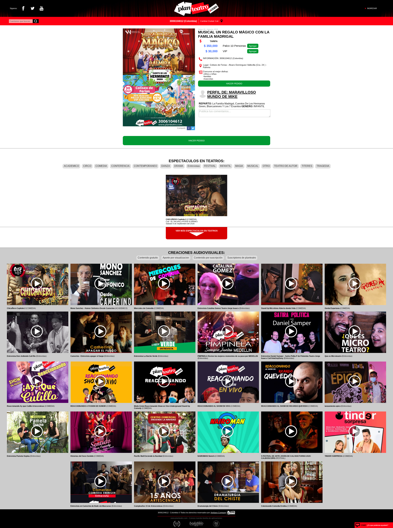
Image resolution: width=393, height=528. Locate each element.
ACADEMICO (71, 166)
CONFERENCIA (120, 166)
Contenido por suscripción (208, 257)
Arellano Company (218, 513)
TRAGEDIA (323, 166)
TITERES (307, 166)
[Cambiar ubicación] (221, 21)
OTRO (266, 166)
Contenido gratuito (147, 257)
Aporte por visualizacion (176, 257)
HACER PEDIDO (234, 83)
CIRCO (87, 166)
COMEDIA (101, 166)
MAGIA (239, 166)
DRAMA (179, 166)
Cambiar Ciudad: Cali (209, 21)
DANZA (166, 166)
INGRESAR (372, 8)
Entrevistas (193, 166)
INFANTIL (225, 166)
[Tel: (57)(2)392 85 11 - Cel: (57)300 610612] (372, 525)
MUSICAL (253, 166)
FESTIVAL (209, 166)
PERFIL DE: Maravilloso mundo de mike (231, 94)
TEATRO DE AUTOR (285, 166)
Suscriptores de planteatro (242, 257)
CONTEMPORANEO (145, 166)
